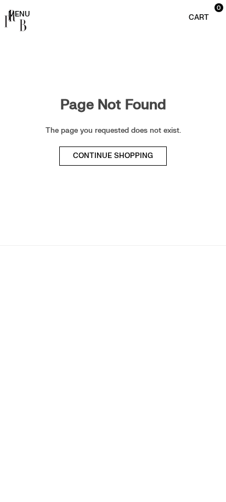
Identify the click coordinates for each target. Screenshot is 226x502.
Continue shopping (113, 155)
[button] (200, 13)
